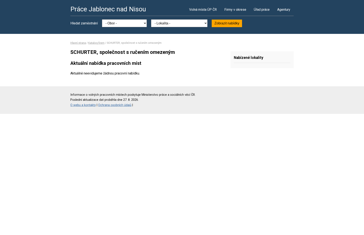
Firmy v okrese (235, 10)
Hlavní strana (78, 42)
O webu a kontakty (83, 105)
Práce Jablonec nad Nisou (108, 9)
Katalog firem (96, 42)
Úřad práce (262, 10)
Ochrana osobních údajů (114, 105)
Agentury (283, 10)
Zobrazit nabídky (226, 23)
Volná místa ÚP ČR (203, 10)
